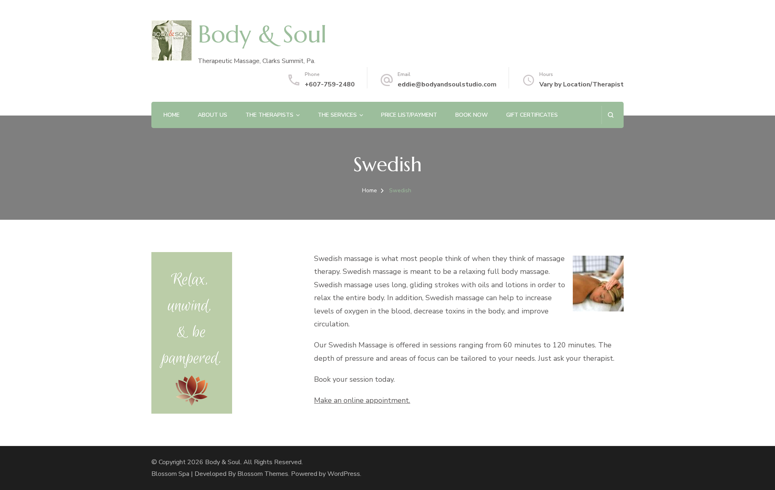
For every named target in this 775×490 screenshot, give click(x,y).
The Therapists (269, 115)
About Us (212, 115)
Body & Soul (262, 34)
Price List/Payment (409, 115)
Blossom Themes (262, 473)
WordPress (343, 473)
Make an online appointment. (362, 400)
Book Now (471, 115)
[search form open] (610, 115)
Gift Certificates (532, 115)
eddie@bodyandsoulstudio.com (447, 84)
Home (171, 115)
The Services (337, 115)
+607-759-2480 (330, 84)
